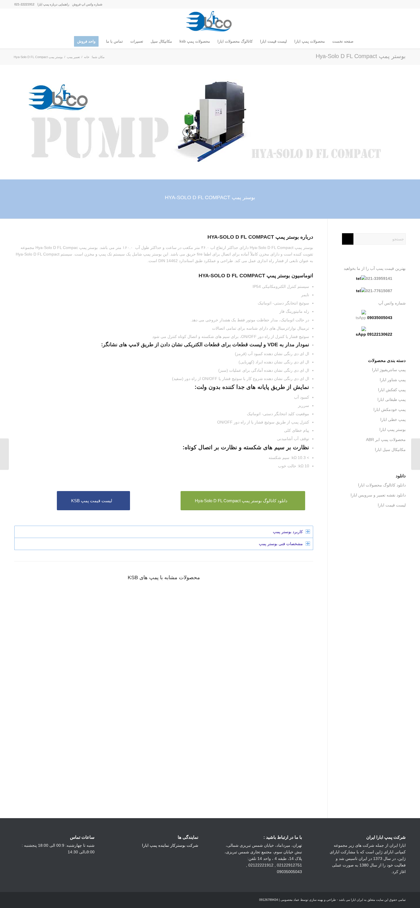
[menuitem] (87, 4)
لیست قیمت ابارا (392, 505)
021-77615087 (379, 290)
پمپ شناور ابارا (393, 379)
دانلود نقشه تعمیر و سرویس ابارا (378, 495)
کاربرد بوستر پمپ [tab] (288, 531)
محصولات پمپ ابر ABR (386, 439)
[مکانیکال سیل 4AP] (415, 454)
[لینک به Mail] (375, 4)
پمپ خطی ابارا (393, 419)
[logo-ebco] (210, 21)
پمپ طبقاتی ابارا (391, 399)
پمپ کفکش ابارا (392, 389)
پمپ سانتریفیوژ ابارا (389, 369)
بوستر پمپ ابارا (392, 429)
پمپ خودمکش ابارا (389, 409)
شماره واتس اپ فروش (87, 4)
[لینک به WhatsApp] (393, 4)
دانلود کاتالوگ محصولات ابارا (382, 485)
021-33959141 (379, 278)
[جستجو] (66, 41)
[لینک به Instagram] (401, 4)
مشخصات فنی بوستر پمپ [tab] (281, 543)
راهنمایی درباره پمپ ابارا (53, 4)
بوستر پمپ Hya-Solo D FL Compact (361, 56)
